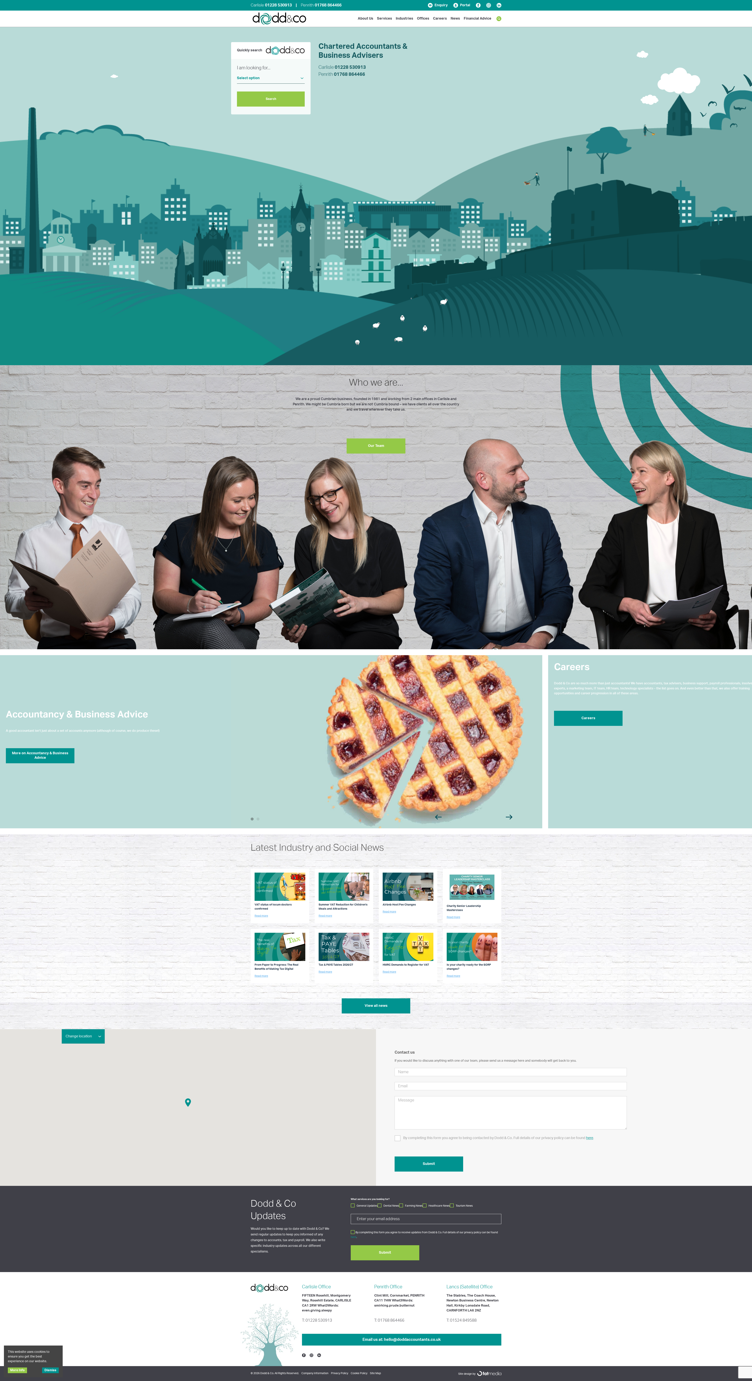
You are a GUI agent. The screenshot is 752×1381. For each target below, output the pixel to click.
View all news (376, 1006)
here (589, 1138)
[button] (188, 1103)
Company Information (314, 1373)
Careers (440, 18)
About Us (365, 18)
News (455, 18)
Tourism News (464, 1205)
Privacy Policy (339, 1373)
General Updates (367, 1205)
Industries (404, 18)
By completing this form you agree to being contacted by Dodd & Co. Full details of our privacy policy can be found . (498, 1138)
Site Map (375, 1373)
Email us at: (401, 1340)
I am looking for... (253, 68)
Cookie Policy (359, 1373)
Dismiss (50, 1370)
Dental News (391, 1205)
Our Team (376, 446)
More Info (17, 1370)
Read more (261, 916)
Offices (423, 18)
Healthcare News (439, 1205)
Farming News (414, 1205)
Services (384, 18)
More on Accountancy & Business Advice (40, 756)
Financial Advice (477, 18)
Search (271, 99)
